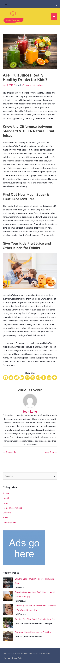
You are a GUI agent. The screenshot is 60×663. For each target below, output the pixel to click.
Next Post (51, 452)
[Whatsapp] (32, 377)
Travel (6, 517)
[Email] (49, 377)
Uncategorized (9, 522)
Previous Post (10, 452)
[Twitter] (11, 377)
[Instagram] (38, 377)
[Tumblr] (43, 377)
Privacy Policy (17, 658)
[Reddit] (16, 377)
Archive (6, 493)
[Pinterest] (27, 377)
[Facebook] (5, 377)
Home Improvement (12, 507)
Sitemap (7, 658)
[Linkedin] (21, 377)
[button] (55, 4)
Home (6, 503)
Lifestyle (7, 512)
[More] (54, 377)
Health (18, 85)
